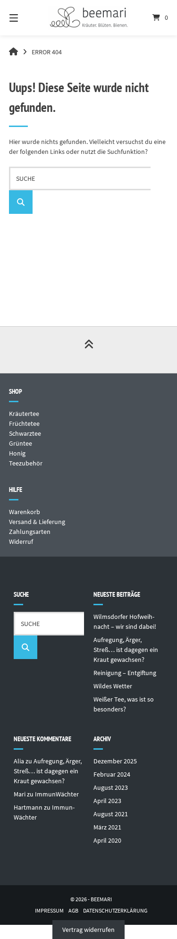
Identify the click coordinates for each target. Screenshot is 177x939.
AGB (73, 910)
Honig (17, 453)
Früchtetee (24, 423)
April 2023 (107, 800)
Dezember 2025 (115, 761)
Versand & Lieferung (37, 521)
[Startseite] (89, 17)
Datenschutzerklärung (115, 910)
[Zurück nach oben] (88, 349)
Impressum (49, 910)
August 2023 (110, 787)
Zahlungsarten (30, 531)
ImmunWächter (57, 794)
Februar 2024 (111, 774)
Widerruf (21, 541)
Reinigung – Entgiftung (124, 672)
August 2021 (110, 814)
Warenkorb (24, 512)
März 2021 (107, 827)
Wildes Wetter (112, 686)
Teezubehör (25, 463)
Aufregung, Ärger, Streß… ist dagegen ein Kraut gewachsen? (125, 649)
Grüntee (20, 443)
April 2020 (107, 840)
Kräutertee (24, 413)
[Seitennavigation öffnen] (25, 17)
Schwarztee (25, 433)
